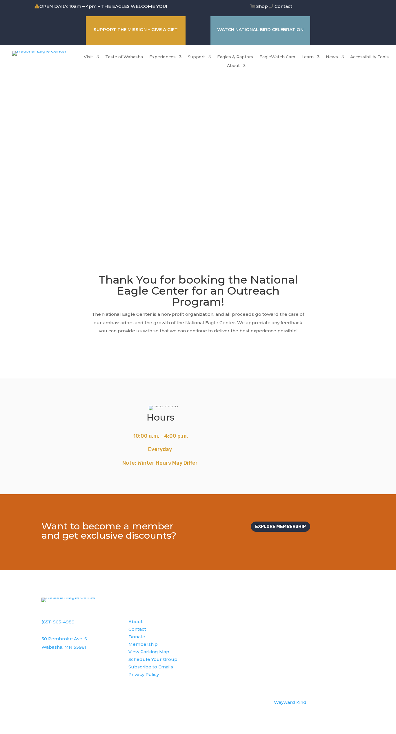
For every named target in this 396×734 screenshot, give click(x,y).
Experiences (162, 57)
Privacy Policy (143, 674)
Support (196, 57)
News (332, 57)
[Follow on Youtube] (360, 7)
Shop (262, 6)
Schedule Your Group (152, 659)
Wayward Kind (290, 702)
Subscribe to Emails (150, 667)
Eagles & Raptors (235, 57)
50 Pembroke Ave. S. (64, 638)
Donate (136, 636)
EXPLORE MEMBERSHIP (280, 526)
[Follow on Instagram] (348, 7)
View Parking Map (148, 651)
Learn (307, 57)
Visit (88, 57)
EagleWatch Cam (277, 57)
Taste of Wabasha (124, 57)
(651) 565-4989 (58, 622)
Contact (283, 6)
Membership (143, 644)
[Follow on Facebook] (336, 7)
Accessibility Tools (369, 57)
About (233, 66)
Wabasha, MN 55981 (63, 647)
